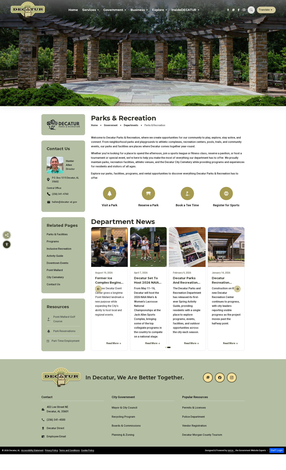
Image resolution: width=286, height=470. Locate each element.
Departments (131, 125)
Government (113, 10)
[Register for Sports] (226, 198)
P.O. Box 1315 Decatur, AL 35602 (65, 179)
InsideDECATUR (183, 10)
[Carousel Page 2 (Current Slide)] (169, 347)
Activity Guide (55, 255)
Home (73, 10)
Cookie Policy (87, 450)
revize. (231, 450)
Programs (53, 241)
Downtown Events (57, 263)
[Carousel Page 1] (166, 347)
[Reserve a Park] (148, 197)
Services (89, 10)
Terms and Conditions (69, 450)
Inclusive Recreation (59, 248)
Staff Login (277, 450)
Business (138, 10)
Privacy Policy (51, 450)
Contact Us (53, 284)
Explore (158, 10)
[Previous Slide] (98, 288)
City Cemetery (55, 277)
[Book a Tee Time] (187, 197)
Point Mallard (55, 270)
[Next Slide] (237, 288)
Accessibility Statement (32, 450)
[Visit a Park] (109, 197)
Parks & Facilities (57, 234)
